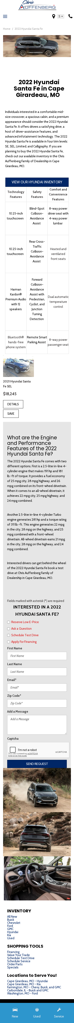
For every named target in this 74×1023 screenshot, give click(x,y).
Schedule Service (18, 961)
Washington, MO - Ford (22, 993)
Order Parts (15, 964)
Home (7, 28)
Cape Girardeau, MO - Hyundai (27, 981)
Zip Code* (14, 696)
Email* (11, 680)
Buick (10, 920)
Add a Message (17, 711)
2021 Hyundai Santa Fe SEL (17, 384)
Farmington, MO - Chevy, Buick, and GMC (34, 987)
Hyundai (12, 932)
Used (10, 938)
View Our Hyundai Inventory (37, 182)
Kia (9, 935)
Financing (13, 952)
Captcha (12, 739)
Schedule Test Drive (21, 958)
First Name (14, 648)
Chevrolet (13, 923)
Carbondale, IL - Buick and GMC (28, 990)
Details (13, 404)
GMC (10, 929)
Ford (10, 926)
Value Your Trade (18, 955)
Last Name (14, 664)
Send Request (37, 764)
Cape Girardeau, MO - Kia (24, 984)
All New (12, 917)
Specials (12, 967)
